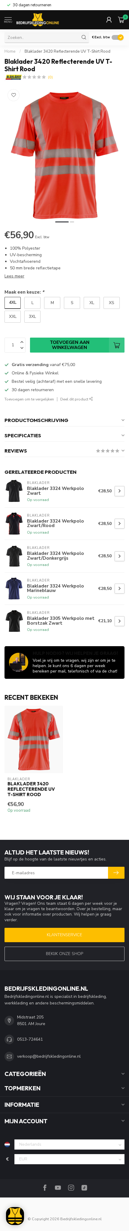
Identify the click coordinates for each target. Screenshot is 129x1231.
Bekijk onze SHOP (64, 954)
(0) (50, 77)
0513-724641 (30, 1039)
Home (10, 51)
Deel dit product (74, 399)
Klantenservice (64, 935)
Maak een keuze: (24, 292)
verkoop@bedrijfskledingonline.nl (49, 1056)
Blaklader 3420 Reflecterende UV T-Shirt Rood (67, 51)
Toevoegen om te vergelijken (29, 399)
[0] (121, 20)
